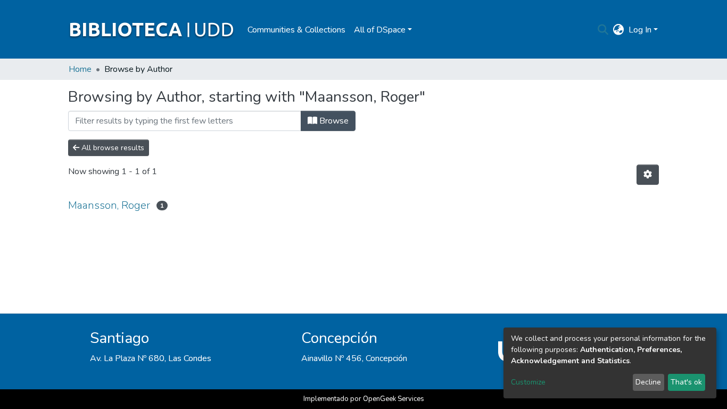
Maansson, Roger (109, 205)
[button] (618, 29)
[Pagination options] (648, 175)
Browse (333, 121)
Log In (640, 30)
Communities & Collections (296, 30)
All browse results (111, 148)
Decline (648, 382)
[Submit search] (603, 29)
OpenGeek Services (393, 399)
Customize (528, 382)
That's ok (686, 382)
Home (80, 69)
